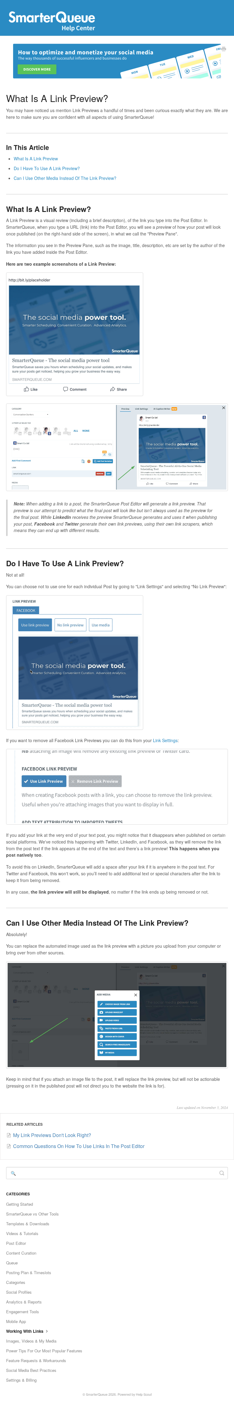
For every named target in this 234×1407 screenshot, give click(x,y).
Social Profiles (19, 1292)
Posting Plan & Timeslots (28, 1272)
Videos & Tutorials (22, 1233)
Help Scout (144, 1394)
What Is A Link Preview (36, 158)
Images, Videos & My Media (31, 1341)
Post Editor (16, 1243)
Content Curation (21, 1253)
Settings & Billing (21, 1380)
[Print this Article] (223, 49)
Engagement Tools (22, 1311)
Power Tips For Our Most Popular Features (44, 1351)
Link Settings (165, 740)
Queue (12, 1263)
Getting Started (19, 1204)
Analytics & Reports (24, 1302)
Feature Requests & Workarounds (36, 1360)
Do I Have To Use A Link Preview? (47, 168)
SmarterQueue (97, 1394)
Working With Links (25, 1331)
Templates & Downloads (27, 1224)
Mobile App (16, 1321)
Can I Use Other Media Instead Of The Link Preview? (65, 178)
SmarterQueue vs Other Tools (32, 1214)
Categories (15, 1282)
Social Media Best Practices (31, 1370)
